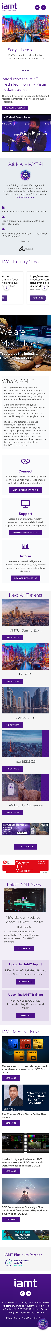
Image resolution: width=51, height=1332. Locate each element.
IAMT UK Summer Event (25, 635)
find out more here (25, 201)
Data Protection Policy (33, 1323)
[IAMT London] (25, 828)
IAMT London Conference (25, 810)
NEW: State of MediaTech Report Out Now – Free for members (24, 927)
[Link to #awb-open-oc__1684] (43, 7)
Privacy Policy (13, 1323)
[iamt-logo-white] (25, 1284)
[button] (23, 75)
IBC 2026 (25, 679)
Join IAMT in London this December (25, 52)
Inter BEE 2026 (25, 766)
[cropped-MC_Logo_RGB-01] (16, 1264)
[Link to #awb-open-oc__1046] (37, 7)
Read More (34, 303)
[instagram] (22, 1298)
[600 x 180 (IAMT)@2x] (25, 865)
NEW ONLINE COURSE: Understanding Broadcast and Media (25, 1009)
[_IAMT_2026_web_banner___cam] (25, 1236)
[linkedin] (28, 1298)
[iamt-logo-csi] (9, 4)
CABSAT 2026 (25, 723)
